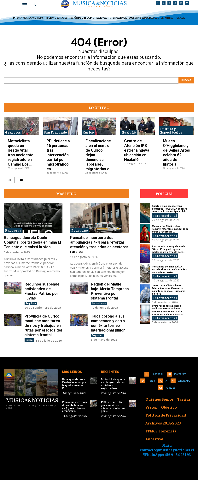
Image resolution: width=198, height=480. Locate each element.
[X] (175, 3)
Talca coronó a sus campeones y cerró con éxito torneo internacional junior (108, 323)
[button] (34, 4)
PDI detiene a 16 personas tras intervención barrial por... (113, 406)
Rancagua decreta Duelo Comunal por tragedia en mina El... (74, 384)
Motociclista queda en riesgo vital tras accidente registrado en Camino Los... (20, 153)
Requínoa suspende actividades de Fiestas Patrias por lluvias (42, 291)
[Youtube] (187, 3)
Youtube (170, 387)
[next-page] (21, 180)
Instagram (180, 373)
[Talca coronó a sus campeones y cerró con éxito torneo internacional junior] (79, 320)
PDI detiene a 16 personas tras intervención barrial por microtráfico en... (58, 155)
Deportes (97, 335)
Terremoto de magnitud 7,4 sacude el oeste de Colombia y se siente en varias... (169, 269)
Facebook (157, 373)
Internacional (165, 215)
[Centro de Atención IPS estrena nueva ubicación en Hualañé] (137, 126)
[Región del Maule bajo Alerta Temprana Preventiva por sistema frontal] (79, 288)
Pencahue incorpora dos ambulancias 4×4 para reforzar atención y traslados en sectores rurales (99, 244)
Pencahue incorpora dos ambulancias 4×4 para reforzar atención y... (75, 406)
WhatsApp (184, 380)
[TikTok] (169, 3)
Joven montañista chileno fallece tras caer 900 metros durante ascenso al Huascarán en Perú (168, 289)
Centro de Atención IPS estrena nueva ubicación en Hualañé (136, 150)
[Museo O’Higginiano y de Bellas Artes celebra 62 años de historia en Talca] (176, 126)
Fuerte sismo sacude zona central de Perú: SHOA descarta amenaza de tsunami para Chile (169, 209)
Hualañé (128, 132)
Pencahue (79, 230)
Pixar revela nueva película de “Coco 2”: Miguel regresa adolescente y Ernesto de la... (168, 249)
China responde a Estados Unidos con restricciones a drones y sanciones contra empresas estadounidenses (167, 310)
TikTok (151, 380)
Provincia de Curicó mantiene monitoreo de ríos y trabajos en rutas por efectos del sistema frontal (43, 325)
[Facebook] (158, 3)
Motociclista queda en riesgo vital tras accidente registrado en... (113, 384)
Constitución (99, 303)
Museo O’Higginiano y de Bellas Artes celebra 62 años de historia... (176, 153)
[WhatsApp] (181, 3)
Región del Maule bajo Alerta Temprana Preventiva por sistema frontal (110, 291)
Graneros (13, 132)
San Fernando (55, 132)
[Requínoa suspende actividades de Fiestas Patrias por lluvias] (12, 288)
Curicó (88, 132)
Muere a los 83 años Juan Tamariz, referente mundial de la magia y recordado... (170, 229)
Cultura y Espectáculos (171, 130)
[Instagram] (164, 3)
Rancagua (13, 230)
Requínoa (31, 303)
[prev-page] (9, 180)
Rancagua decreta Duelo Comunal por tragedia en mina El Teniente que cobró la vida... (32, 242)
